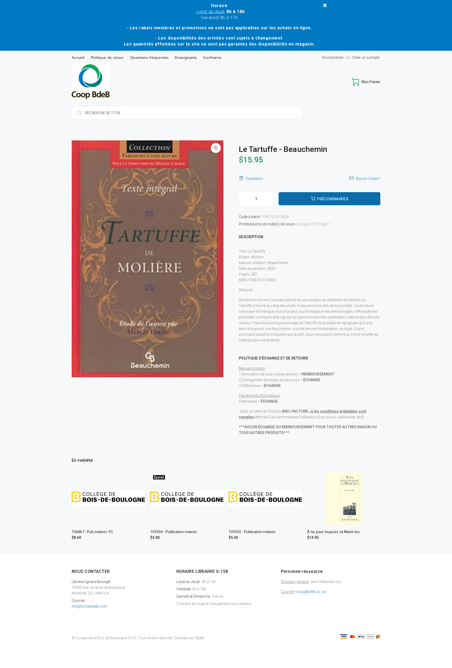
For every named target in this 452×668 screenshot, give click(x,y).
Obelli (199, 638)
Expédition (254, 178)
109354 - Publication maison (173, 532)
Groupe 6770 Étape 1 (314, 224)
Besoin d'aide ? (368, 178)
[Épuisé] (186, 498)
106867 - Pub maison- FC (92, 532)
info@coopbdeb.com (89, 606)
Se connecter (333, 57)
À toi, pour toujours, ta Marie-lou (333, 532)
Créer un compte (365, 57)
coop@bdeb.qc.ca (310, 592)
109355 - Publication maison (252, 532)
